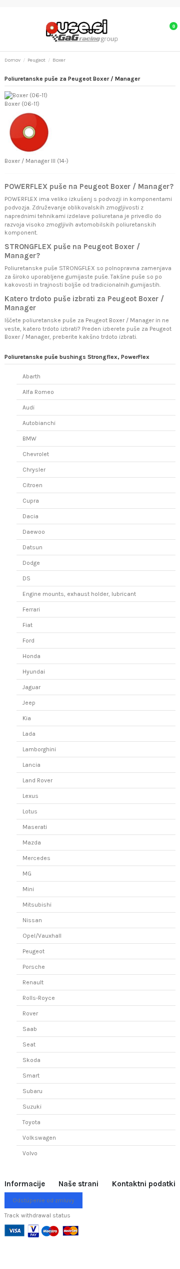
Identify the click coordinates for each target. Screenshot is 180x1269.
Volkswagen (39, 1137)
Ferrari (31, 609)
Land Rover (37, 780)
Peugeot (33, 951)
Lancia (31, 764)
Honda (31, 656)
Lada (29, 733)
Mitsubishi (37, 904)
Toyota (31, 1122)
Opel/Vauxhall (42, 935)
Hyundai (33, 671)
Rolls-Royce (38, 997)
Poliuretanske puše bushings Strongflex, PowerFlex (77, 356)
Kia (26, 718)
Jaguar (31, 687)
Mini (28, 889)
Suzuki (32, 1106)
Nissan (32, 920)
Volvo (30, 1153)
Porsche (33, 966)
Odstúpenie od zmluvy (43, 1200)
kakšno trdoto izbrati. (108, 336)
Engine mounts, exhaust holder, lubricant (79, 593)
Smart (31, 1075)
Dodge (31, 562)
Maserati (34, 826)
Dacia (30, 516)
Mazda (31, 842)
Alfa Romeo (38, 391)
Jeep (29, 702)
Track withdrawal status (37, 1215)
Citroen (32, 485)
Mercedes (36, 858)
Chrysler (34, 469)
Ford (28, 640)
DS (26, 578)
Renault (33, 982)
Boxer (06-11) (22, 103)
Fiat (27, 624)
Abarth (31, 376)
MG (27, 873)
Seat (29, 1044)
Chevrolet (35, 454)
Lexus (30, 795)
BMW (29, 438)
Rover (30, 1013)
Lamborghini (39, 749)
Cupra (30, 500)
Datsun (32, 547)
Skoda (31, 1060)
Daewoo (33, 531)
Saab (29, 1028)
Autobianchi (39, 423)
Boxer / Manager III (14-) (36, 160)
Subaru (32, 1091)
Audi (28, 407)
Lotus (30, 811)
